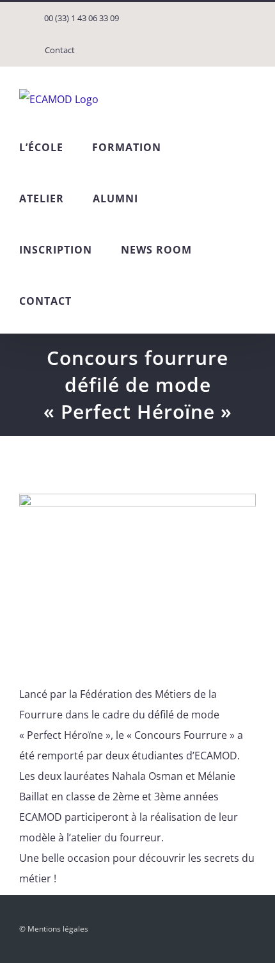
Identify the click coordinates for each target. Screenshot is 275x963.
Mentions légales (58, 928)
